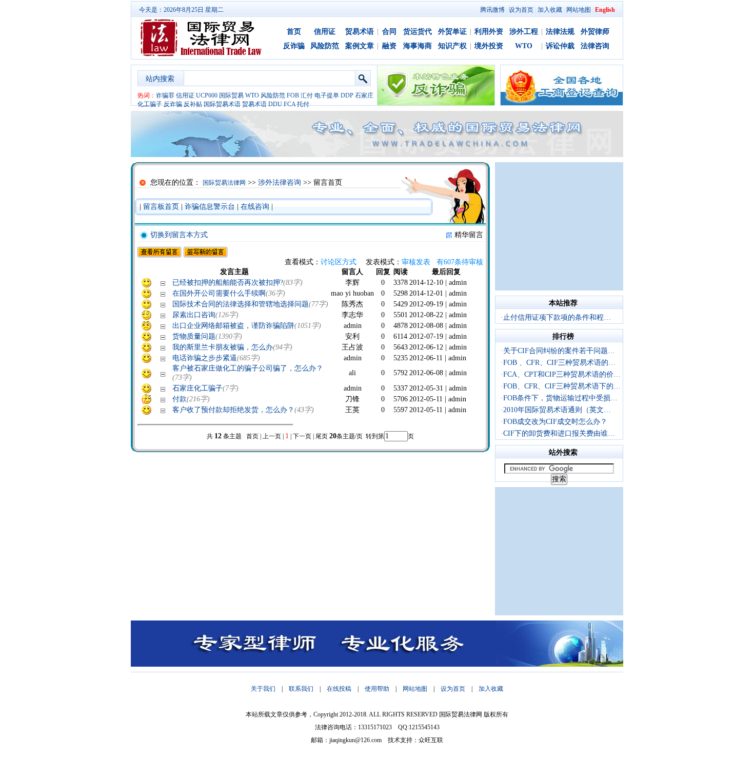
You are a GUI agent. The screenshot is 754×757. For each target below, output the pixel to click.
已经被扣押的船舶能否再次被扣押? (227, 282)
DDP (347, 95)
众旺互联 (431, 740)
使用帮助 (377, 688)
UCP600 (206, 95)
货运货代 (417, 31)
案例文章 (359, 46)
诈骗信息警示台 (210, 206)
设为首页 (521, 9)
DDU (275, 104)
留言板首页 (161, 206)
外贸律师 (595, 31)
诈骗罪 (165, 95)
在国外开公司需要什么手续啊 (219, 293)
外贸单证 (452, 31)
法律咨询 (595, 46)
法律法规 (560, 31)
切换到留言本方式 (179, 235)
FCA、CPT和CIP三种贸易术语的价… (562, 374)
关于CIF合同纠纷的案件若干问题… (559, 351)
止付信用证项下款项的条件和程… (557, 317)
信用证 (324, 31)
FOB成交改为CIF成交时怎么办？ (555, 421)
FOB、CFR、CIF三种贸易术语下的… (562, 386)
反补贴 (193, 104)
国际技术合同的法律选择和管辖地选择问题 (240, 304)
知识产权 (452, 46)
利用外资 (488, 31)
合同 (389, 31)
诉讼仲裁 (560, 46)
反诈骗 (294, 46)
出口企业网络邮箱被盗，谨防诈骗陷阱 (233, 325)
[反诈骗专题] (436, 103)
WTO (523, 46)
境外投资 (488, 46)
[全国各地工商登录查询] (562, 103)
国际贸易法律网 (224, 182)
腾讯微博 (492, 9)
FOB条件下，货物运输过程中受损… (560, 398)
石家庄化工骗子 (197, 388)
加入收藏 (550, 9)
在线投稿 (339, 688)
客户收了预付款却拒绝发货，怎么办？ (233, 410)
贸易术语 (359, 31)
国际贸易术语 (222, 104)
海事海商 (417, 46)
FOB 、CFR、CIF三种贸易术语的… (559, 362)
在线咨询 (255, 206)
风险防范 (324, 46)
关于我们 (263, 688)
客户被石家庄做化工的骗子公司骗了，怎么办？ (247, 368)
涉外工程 (523, 31)
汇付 (307, 95)
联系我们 (301, 688)
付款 (179, 399)
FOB (293, 95)
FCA (289, 104)
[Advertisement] (559, 226)
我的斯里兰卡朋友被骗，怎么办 (222, 347)
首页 (294, 31)
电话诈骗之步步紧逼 (204, 358)
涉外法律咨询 (279, 182)
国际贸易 (231, 95)
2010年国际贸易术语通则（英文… (557, 410)
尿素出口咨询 (193, 315)
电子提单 (326, 95)
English (605, 9)
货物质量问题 (193, 336)
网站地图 (578, 9)
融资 (389, 46)
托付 (303, 104)
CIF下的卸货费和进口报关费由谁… (559, 433)
